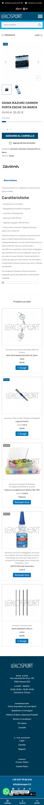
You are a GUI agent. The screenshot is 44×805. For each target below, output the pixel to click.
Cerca (39, 25)
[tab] (22, 180)
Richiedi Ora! (22, 502)
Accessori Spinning (23, 555)
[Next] (38, 62)
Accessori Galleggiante (22, 553)
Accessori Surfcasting (22, 350)
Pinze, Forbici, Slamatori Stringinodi (26, 418)
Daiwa (11, 156)
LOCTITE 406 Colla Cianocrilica (22, 566)
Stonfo (22, 362)
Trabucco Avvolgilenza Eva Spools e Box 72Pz (22, 490)
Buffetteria (24, 487)
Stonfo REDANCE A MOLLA (22, 629)
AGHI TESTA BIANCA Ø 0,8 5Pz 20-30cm (22, 355)
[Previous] (5, 62)
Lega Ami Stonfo (22, 421)
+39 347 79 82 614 (22, 779)
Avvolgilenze (14, 487)
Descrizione (10, 180)
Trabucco (22, 497)
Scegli (23, 367)
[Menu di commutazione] (40, 16)
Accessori (14, 149)
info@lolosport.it (22, 784)
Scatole (32, 487)
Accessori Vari (21, 558)
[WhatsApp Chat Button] (6, 791)
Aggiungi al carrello (20, 135)
